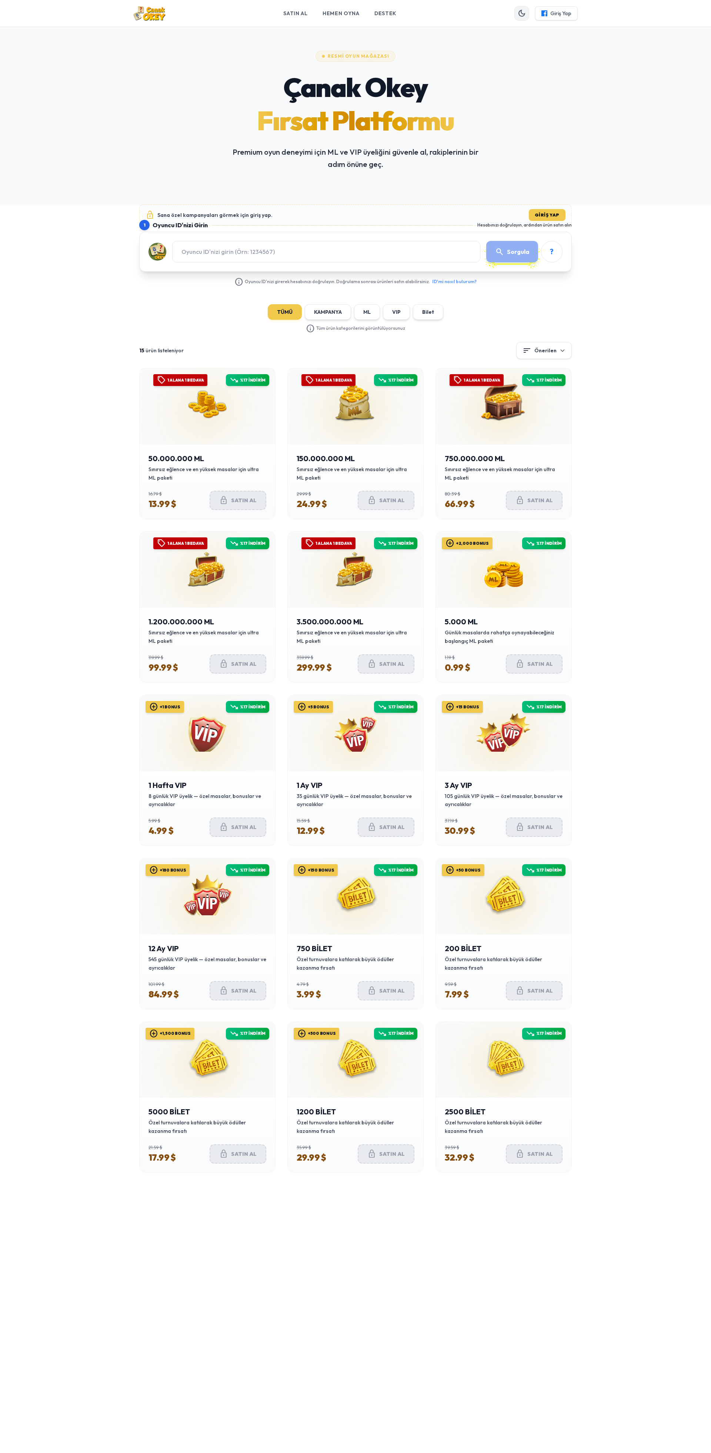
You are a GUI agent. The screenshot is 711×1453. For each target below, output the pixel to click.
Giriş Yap (547, 215)
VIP (396, 312)
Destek (385, 13)
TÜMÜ (285, 312)
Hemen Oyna (341, 13)
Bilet (428, 312)
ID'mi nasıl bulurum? (454, 281)
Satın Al (295, 13)
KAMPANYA (328, 312)
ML (367, 312)
